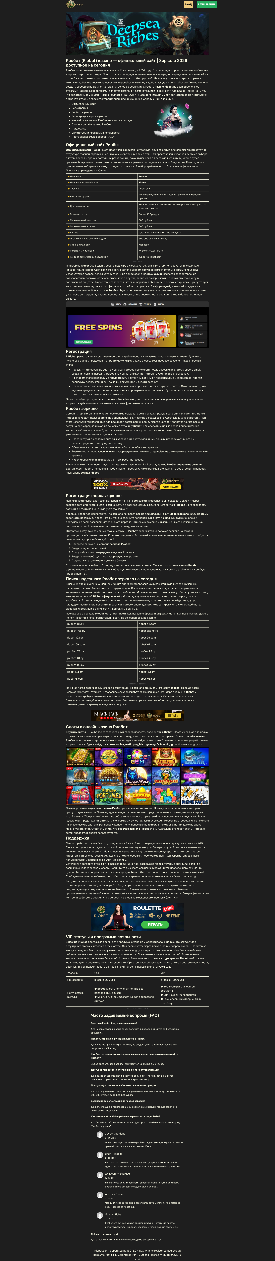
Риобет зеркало (82, 112)
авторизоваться (152, 1239)
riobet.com (145, 188)
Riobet (122, 1133)
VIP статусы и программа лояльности (96, 132)
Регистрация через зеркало (89, 116)
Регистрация (80, 107)
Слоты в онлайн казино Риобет (91, 124)
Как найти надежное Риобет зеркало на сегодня (102, 120)
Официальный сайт (84, 103)
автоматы (155, 740)
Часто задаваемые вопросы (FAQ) (93, 136)
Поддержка (79, 128)
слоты (160, 596)
